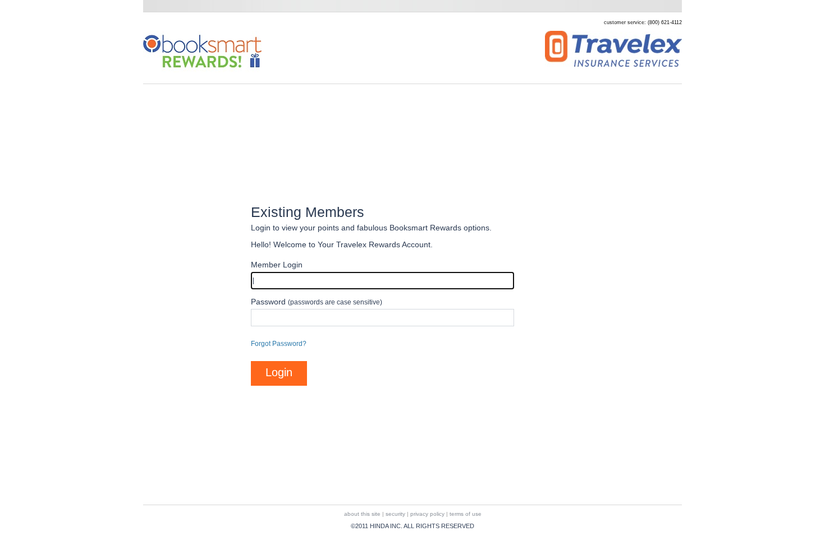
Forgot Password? (278, 344)
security (395, 514)
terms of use (466, 514)
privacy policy (427, 514)
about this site (362, 514)
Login (278, 372)
